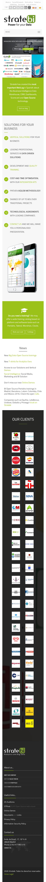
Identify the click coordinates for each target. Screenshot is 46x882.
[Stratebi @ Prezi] (29, 7)
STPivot (7, 806)
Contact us (37, 2)
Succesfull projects (17, 2)
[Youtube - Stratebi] (18, 7)
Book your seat (18, 332)
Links (19, 815)
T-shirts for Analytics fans (20, 362)
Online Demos (28, 383)
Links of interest (31, 4)
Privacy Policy (9, 819)
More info (17, 47)
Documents (21, 4)
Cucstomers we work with (12, 787)
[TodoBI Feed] (10, 7)
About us (8, 2)
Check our (10, 783)
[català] (40, 7)
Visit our (11, 779)
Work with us (29, 2)
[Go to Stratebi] (19, 20)
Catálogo (30, 332)
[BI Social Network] (25, 7)
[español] (33, 7)
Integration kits (28, 182)
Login (6, 7)
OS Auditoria (9, 802)
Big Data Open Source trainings (22, 356)
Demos (7, 370)
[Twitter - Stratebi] (14, 7)
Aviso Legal (8, 874)
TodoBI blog (13, 4)
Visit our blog (23, 108)
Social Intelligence (12, 374)
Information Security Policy (15, 824)
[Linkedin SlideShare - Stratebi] (21, 7)
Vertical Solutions (20, 137)
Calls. (37, 394)
